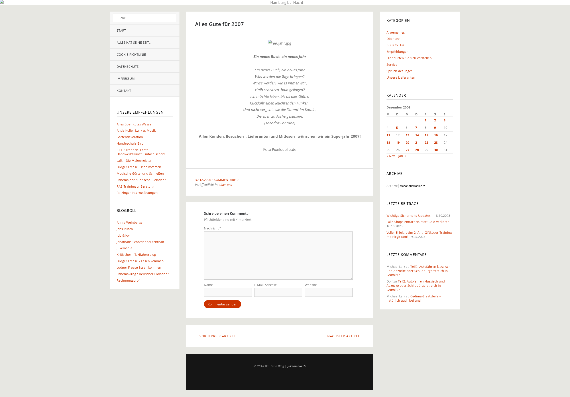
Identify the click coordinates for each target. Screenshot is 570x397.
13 (407, 135)
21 (417, 142)
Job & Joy (123, 235)
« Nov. (391, 156)
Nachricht (212, 228)
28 (417, 150)
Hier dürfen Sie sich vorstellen (409, 58)
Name (208, 285)
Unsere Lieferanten (401, 77)
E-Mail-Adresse (265, 285)
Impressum (126, 78)
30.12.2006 (203, 180)
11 (388, 135)
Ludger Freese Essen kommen (139, 167)
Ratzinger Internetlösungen (137, 192)
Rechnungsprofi (128, 280)
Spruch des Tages (400, 71)
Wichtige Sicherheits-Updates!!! (410, 215)
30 (436, 150)
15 (426, 135)
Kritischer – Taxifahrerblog (136, 254)
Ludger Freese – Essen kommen (140, 261)
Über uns (225, 184)
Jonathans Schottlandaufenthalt (140, 242)
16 (436, 135)
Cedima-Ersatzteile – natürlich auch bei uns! (414, 298)
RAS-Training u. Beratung (135, 186)
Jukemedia (124, 248)
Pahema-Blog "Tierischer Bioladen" (143, 274)
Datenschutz (127, 66)
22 (426, 142)
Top (279, 379)
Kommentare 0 (226, 180)
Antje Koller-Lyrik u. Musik (136, 130)
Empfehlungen (398, 51)
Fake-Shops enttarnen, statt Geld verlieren (418, 222)
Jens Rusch (125, 229)
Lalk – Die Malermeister (134, 160)
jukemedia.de (296, 366)
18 (388, 142)
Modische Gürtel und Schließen (140, 173)
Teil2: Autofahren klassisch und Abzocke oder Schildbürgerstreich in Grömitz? (418, 270)
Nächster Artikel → (345, 336)
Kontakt (124, 90)
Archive (392, 186)
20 (407, 142)
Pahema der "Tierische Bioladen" (141, 180)
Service (392, 64)
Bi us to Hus (395, 45)
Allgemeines (396, 32)
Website (311, 285)
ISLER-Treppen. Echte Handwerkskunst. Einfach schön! (141, 152)
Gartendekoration (130, 137)
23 (436, 142)
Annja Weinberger (130, 222)
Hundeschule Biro (130, 143)
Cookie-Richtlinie (131, 54)
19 (398, 142)
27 (407, 150)
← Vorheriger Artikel (215, 336)
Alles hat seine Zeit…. (134, 42)
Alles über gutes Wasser (135, 124)
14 (417, 135)
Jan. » (402, 156)
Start (121, 30)
